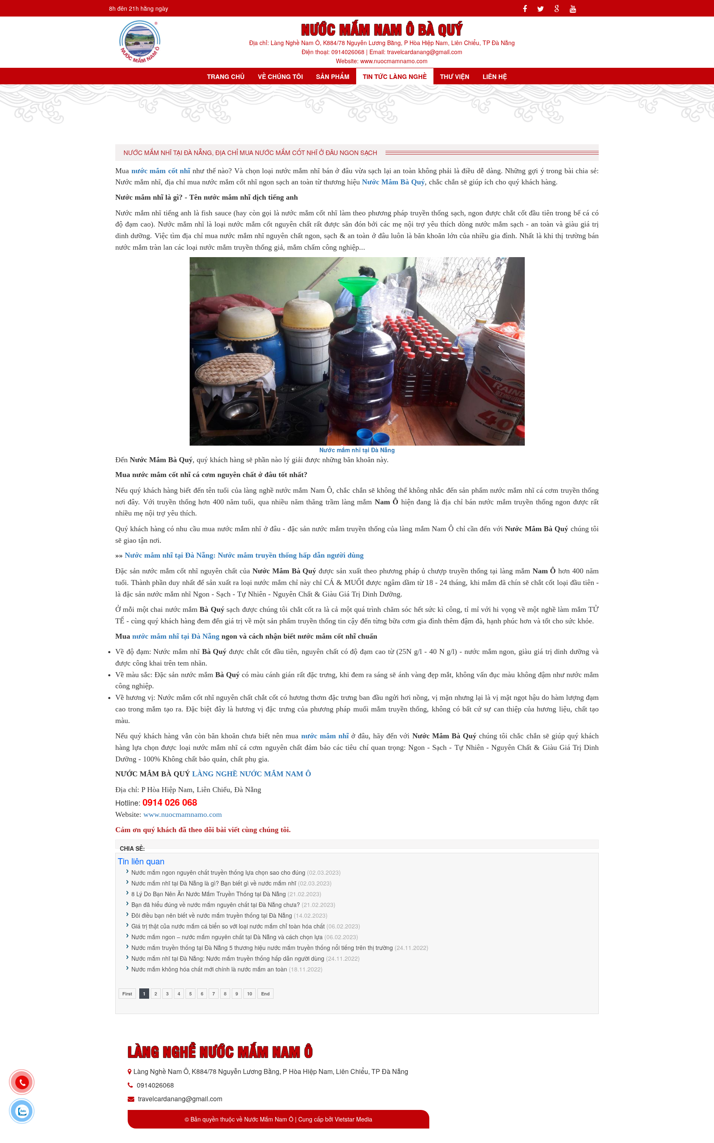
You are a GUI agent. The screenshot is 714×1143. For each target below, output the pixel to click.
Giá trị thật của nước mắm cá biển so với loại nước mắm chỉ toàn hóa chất (228, 926)
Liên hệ (495, 76)
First (127, 993)
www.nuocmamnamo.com (182, 814)
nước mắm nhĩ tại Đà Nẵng (175, 636)
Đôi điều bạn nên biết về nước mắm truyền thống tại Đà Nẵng (211, 915)
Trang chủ (226, 76)
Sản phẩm (333, 76)
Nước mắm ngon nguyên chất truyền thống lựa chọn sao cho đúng (218, 872)
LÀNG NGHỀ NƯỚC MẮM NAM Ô (251, 774)
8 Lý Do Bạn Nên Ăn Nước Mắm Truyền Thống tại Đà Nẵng (208, 894)
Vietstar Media (353, 1119)
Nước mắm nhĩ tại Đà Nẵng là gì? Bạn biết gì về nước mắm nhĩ (213, 883)
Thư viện (454, 76)
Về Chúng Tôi (280, 76)
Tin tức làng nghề (395, 76)
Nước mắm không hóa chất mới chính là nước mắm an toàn (209, 969)
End (265, 993)
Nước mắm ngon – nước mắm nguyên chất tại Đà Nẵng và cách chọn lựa (227, 937)
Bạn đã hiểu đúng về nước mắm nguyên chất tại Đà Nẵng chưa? (215, 904)
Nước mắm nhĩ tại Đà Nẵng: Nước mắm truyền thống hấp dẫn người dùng (244, 555)
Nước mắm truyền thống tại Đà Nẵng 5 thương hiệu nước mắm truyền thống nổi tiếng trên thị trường (262, 947)
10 (249, 993)
